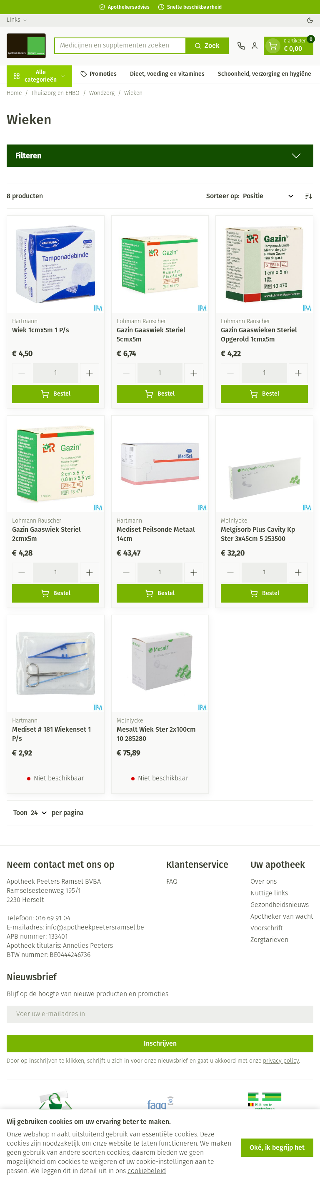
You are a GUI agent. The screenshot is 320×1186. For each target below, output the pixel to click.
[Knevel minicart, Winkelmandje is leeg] (272, 45)
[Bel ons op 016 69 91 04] (241, 46)
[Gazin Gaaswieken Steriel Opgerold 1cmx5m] (264, 264)
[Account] (254, 46)
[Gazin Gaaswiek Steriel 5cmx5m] (160, 264)
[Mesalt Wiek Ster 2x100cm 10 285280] (160, 663)
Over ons (263, 882)
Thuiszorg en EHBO (55, 93)
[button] (160, 156)
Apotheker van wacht (281, 917)
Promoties (103, 73)
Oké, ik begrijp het (277, 1147)
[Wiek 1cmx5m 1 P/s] (55, 264)
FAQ (172, 882)
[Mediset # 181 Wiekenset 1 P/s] (55, 663)
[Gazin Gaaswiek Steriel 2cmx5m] (55, 464)
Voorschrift (266, 928)
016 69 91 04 (52, 918)
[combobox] (120, 45)
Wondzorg (102, 93)
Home (14, 93)
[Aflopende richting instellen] (308, 196)
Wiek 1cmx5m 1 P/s (40, 330)
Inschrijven (160, 1043)
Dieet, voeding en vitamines (167, 73)
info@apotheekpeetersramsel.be (94, 927)
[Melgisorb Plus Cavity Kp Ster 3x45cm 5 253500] (264, 464)
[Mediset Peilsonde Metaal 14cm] (160, 464)
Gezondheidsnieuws (279, 905)
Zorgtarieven (269, 940)
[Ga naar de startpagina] (26, 45)
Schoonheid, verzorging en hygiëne (264, 73)
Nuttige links (269, 893)
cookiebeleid (147, 1171)
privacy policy (281, 1061)
